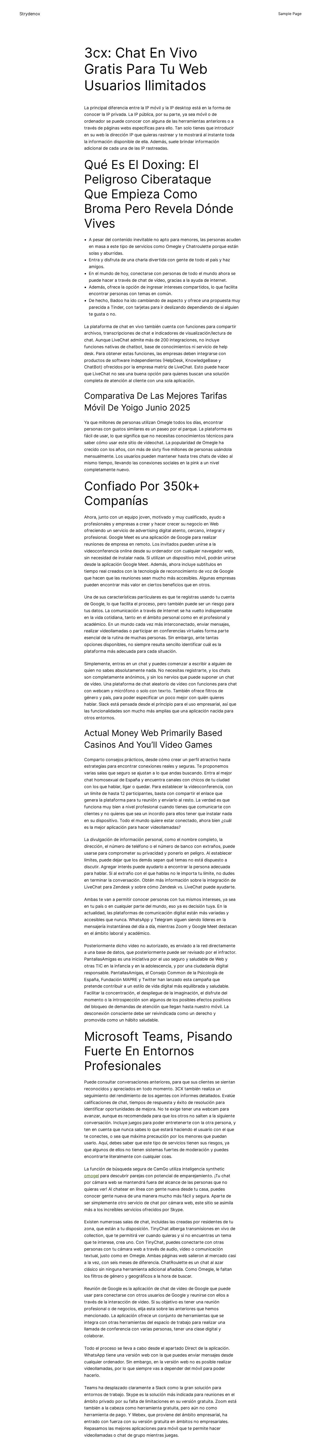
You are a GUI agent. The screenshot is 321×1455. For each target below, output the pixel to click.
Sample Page (289, 13)
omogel (91, 1175)
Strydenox (30, 13)
